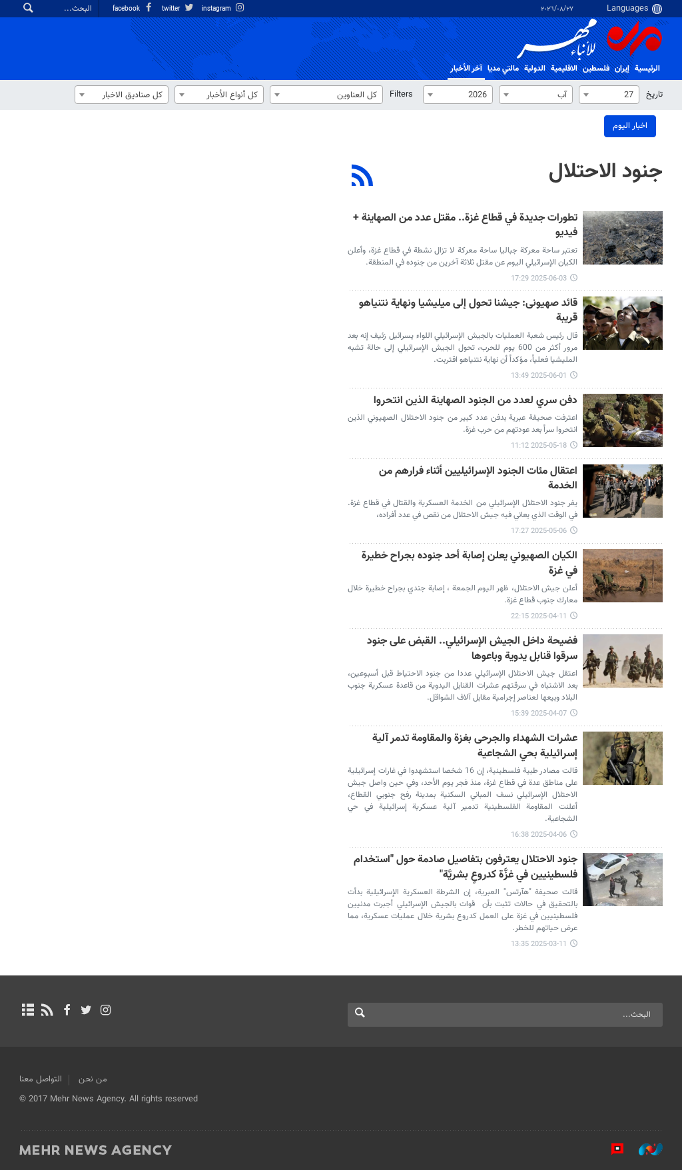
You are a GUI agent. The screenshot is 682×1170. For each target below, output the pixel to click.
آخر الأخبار (466, 69)
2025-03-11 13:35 (539, 944)
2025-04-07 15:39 (539, 714)
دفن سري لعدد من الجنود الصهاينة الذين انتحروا (475, 401)
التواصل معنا (40, 1079)
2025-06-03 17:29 (539, 279)
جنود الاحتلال (606, 172)
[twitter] (86, 1011)
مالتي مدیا (503, 69)
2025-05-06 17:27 (539, 531)
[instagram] (105, 1011)
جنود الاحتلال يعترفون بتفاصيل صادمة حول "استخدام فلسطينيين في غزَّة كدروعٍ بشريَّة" (465, 868)
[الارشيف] (27, 1011)
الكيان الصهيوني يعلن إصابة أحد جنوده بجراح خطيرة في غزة (469, 564)
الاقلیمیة (564, 69)
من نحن (93, 1079)
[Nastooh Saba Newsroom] (644, 1149)
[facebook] (66, 1011)
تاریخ (654, 94)
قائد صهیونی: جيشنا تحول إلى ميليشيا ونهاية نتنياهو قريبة (468, 311)
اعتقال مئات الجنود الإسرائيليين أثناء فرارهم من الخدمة (478, 479)
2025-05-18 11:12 (539, 446)
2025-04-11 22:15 (539, 616)
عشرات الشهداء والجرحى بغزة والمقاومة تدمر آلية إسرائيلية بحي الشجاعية (474, 747)
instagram (217, 9)
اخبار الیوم (630, 126)
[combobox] (609, 94)
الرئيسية (647, 69)
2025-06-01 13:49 (539, 376)
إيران (622, 69)
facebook (127, 9)
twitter (172, 9)
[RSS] (363, 177)
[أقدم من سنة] (623, 238)
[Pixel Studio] (610, 1149)
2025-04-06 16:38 (539, 835)
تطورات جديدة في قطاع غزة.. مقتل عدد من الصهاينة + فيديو (465, 226)
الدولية (534, 69)
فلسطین (596, 69)
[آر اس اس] (47, 1011)
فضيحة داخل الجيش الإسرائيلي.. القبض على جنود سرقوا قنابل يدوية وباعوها (472, 649)
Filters (401, 94)
